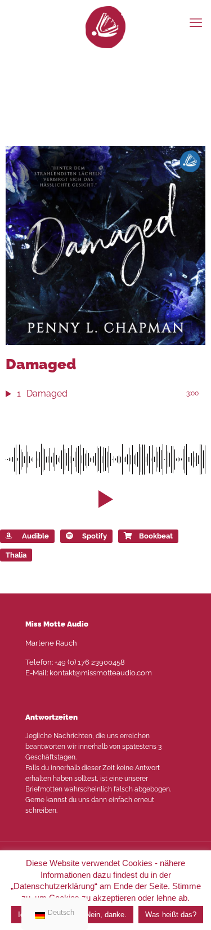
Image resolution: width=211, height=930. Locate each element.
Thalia (16, 555)
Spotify (94, 536)
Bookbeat (156, 536)
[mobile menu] (195, 22)
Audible (35, 536)
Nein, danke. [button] (106, 914)
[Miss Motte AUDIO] (105, 27)
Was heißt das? (170, 914)
